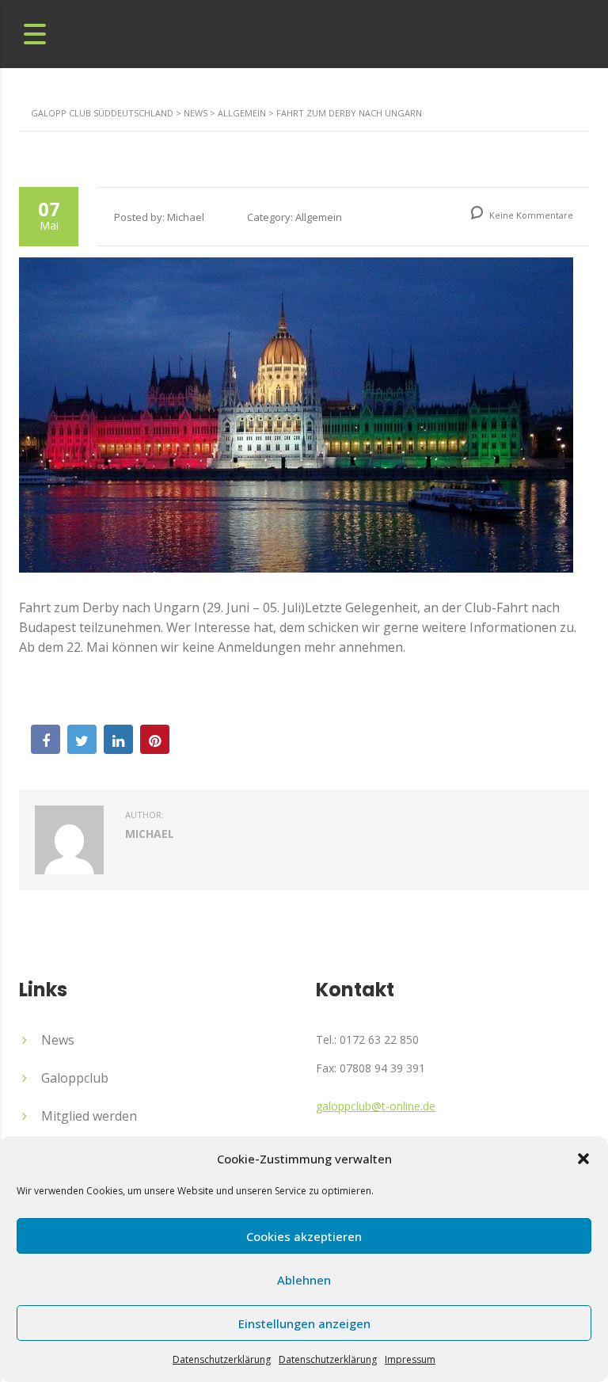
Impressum (410, 1359)
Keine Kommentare (530, 215)
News (57, 1040)
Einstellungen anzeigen (304, 1323)
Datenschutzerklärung (222, 1359)
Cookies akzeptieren (304, 1236)
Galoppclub (74, 1078)
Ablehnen (304, 1280)
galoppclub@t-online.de (375, 1106)
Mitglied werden (89, 1116)
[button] (583, 1159)
